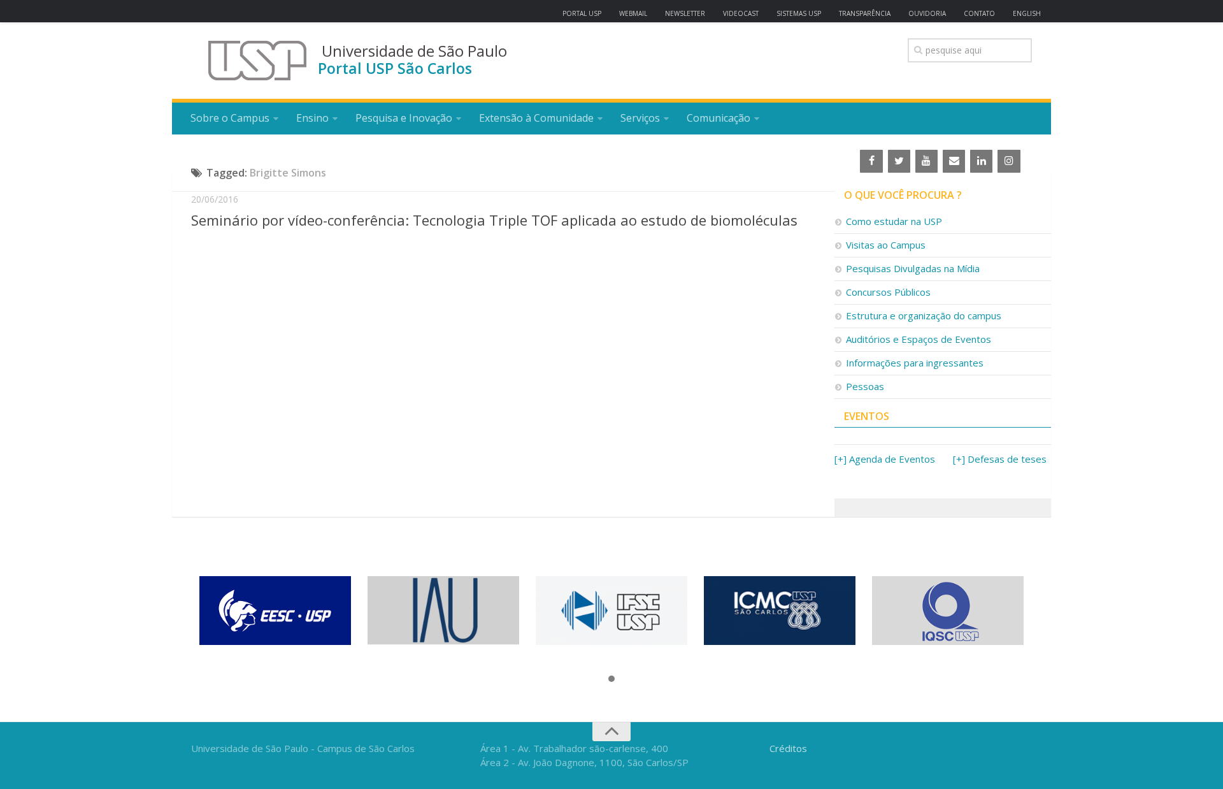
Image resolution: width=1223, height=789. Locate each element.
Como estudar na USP (894, 221)
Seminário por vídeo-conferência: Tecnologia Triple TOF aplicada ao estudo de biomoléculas (494, 219)
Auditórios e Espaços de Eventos (918, 339)
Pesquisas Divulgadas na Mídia (913, 268)
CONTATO (979, 13)
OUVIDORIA (927, 13)
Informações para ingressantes (914, 362)
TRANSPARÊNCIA (864, 13)
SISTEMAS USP (798, 13)
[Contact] (954, 161)
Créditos (788, 748)
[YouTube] (926, 161)
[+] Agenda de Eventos (884, 458)
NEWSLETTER (685, 13)
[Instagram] (1009, 161)
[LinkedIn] (981, 161)
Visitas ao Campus (886, 244)
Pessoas (865, 386)
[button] (611, 679)
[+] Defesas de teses (1000, 458)
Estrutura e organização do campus (923, 315)
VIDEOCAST (741, 13)
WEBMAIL (633, 13)
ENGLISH (1027, 13)
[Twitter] (899, 161)
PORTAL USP (581, 13)
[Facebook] (871, 161)
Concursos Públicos (888, 292)
